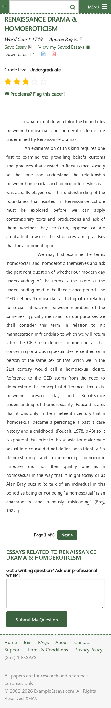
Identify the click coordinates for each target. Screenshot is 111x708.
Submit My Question (37, 619)
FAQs (43, 642)
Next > (67, 535)
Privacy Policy (88, 649)
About (61, 642)
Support (12, 649)
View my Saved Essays (62, 47)
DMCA (31, 698)
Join (27, 642)
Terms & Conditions (48, 649)
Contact (82, 642)
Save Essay (16, 47)
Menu (93, 6)
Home (10, 642)
